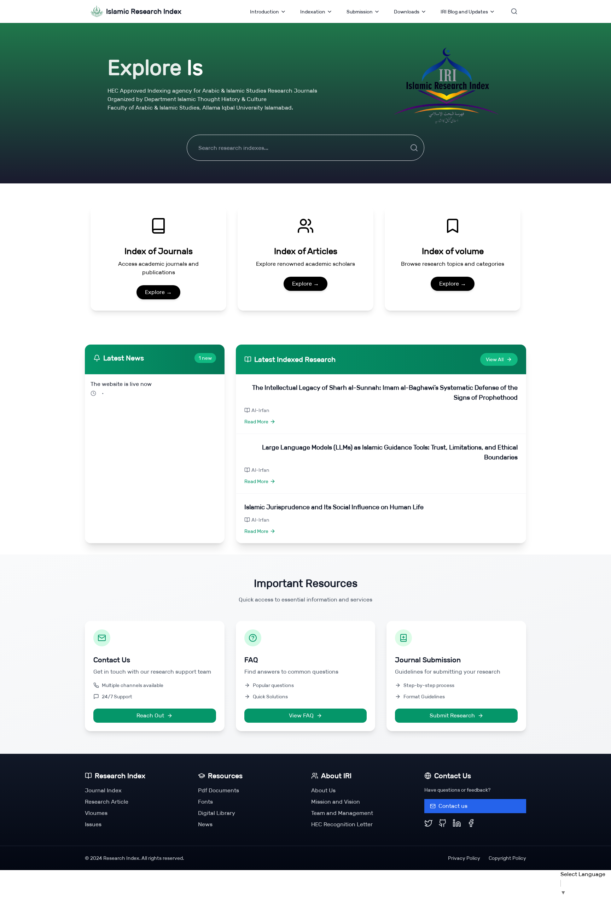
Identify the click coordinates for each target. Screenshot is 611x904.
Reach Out (150, 715)
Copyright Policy (507, 858)
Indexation (312, 11)
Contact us (452, 806)
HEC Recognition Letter (342, 824)
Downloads (406, 11)
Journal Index (103, 790)
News (205, 824)
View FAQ (301, 715)
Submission (360, 11)
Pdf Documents (218, 790)
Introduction (264, 11)
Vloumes (96, 813)
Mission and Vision (335, 801)
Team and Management (342, 813)
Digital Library (216, 813)
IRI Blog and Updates (464, 11)
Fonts (205, 801)
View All (495, 359)
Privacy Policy (464, 858)
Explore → (158, 292)
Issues (93, 824)
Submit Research (452, 715)
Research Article (106, 801)
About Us (323, 790)
